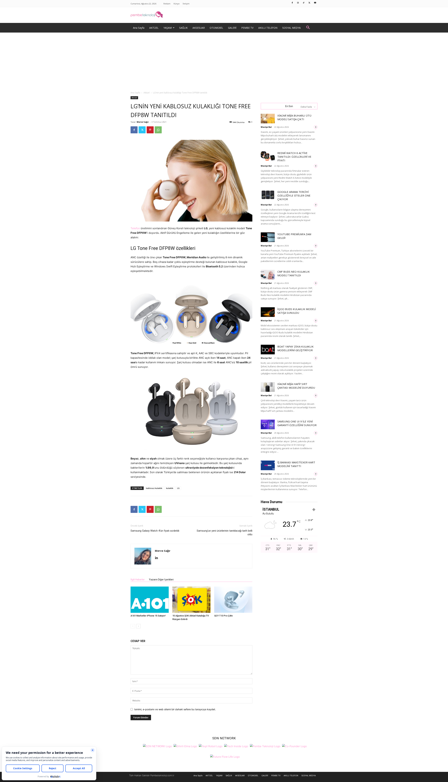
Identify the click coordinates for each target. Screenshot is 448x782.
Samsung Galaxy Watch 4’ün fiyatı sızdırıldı (155, 530)
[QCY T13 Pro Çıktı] (233, 600)
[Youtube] (315, 3)
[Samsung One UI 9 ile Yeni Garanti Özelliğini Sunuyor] (268, 424)
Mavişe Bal (266, 127)
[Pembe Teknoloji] (265, 745)
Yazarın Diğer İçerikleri (161, 579)
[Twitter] (309, 3)
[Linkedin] (158, 558)
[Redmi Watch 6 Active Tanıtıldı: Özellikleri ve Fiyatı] (268, 156)
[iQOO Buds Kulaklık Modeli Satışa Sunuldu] (268, 312)
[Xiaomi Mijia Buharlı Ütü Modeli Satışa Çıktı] (268, 118)
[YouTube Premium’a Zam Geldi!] (268, 237)
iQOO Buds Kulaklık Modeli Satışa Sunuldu (296, 310)
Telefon (135, 228)
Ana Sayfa (135, 92)
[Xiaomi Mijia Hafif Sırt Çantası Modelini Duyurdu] (268, 387)
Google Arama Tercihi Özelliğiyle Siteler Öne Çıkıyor (293, 195)
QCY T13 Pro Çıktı (223, 615)
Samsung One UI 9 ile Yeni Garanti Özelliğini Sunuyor (297, 423)
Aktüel (147, 92)
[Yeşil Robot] (210, 745)
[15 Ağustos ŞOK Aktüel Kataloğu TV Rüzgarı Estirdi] (191, 600)
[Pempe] (224, 15)
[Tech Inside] (236, 745)
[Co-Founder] (294, 745)
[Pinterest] (150, 129)
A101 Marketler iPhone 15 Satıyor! (148, 615)
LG (178, 488)
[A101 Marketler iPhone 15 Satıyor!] (150, 600)
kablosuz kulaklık (154, 488)
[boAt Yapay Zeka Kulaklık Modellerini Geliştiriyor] (268, 349)
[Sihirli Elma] (185, 745)
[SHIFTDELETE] (157, 745)
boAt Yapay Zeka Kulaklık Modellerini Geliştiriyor (295, 348)
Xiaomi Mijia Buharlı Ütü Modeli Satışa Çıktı (294, 117)
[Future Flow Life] (225, 756)
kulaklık (169, 488)
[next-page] (138, 626)
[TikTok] (303, 3)
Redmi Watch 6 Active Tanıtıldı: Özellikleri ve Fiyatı (294, 156)
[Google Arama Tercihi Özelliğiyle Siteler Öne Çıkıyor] (268, 195)
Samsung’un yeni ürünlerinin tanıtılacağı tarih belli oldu (224, 532)
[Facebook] (292, 3)
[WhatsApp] (158, 129)
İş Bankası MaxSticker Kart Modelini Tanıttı (296, 464)
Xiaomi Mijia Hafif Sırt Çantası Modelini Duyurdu (296, 385)
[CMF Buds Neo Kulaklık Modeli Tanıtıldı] (268, 274)
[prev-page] (133, 626)
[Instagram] (298, 3)
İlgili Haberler (138, 579)
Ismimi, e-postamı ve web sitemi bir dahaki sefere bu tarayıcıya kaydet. (175, 709)
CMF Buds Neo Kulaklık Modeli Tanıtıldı (293, 273)
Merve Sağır (143, 122)
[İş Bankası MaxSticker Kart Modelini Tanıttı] (268, 465)
